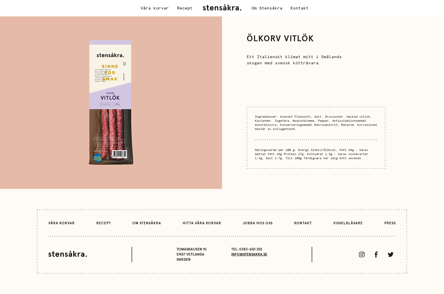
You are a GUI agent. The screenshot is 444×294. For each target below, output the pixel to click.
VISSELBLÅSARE (348, 223)
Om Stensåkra (267, 8)
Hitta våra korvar (202, 223)
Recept (184, 8)
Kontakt (300, 8)
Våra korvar (155, 8)
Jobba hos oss (258, 223)
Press (390, 223)
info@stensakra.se (249, 254)
